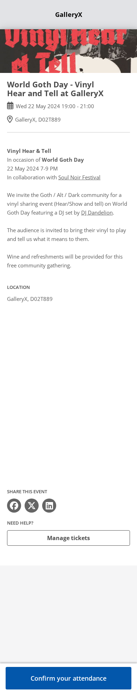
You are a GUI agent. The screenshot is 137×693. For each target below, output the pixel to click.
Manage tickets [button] (68, 538)
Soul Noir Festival (79, 177)
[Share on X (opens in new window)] (32, 506)
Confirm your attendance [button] (68, 678)
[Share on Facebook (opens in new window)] (14, 506)
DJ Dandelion (97, 212)
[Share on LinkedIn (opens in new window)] (49, 506)
